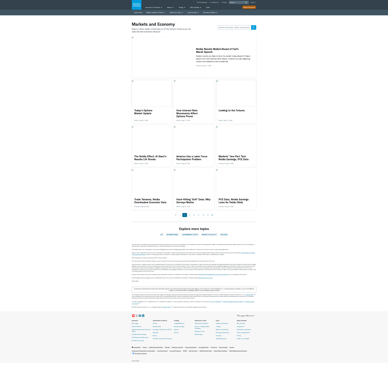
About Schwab (223, 347)
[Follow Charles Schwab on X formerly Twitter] (136, 315)
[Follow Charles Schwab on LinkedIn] (143, 315)
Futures (176, 332)
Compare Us (241, 326)
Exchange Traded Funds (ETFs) (162, 329)
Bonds (155, 335)
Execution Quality (179, 326)
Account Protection (175, 351)
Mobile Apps (199, 334)
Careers (231, 347)
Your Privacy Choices (141, 353)
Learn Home (138, 12)
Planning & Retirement (222, 332)
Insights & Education (222, 323)
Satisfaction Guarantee (244, 329)
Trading (218, 326)
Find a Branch (203, 2)
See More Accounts (138, 340)
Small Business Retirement (140, 337)
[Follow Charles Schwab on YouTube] (133, 315)
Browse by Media (209, 12)
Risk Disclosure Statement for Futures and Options (213, 274)
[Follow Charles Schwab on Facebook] (140, 315)
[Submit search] (246, 2)
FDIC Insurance (193, 351)
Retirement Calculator (201, 323)
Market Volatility (209, 234)
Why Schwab (241, 323)
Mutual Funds (157, 326)
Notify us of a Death (243, 338)
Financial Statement (190, 347)
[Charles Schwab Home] (136, 5)
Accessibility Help (204, 347)
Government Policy (190, 234)
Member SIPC (166, 307)
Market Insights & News (154, 12)
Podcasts (218, 335)
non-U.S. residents (215, 301)
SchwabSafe (137, 347)
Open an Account (249, 7)
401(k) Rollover (136, 326)
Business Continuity (177, 347)
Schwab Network (221, 338)
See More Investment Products (162, 338)
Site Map (167, 347)
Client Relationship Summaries (238, 351)
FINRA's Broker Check (206, 351)
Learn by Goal (192, 12)
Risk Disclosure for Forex (205, 278)
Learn (208, 7)
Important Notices (162, 351)
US (162, 234)
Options (176, 329)
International (172, 234)
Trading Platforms (179, 323)
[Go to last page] (212, 215)
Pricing (239, 335)
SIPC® (185, 351)
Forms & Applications (243, 332)
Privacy (145, 347)
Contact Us (214, 347)
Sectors (224, 234)
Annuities (155, 332)
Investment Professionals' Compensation (143, 351)
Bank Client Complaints (220, 351)
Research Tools (200, 331)
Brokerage (135, 323)
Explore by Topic (175, 12)
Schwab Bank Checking (139, 334)
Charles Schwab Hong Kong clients (233, 301)
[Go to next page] (208, 215)
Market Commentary (222, 329)
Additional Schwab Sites (156, 347)
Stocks (155, 323)
